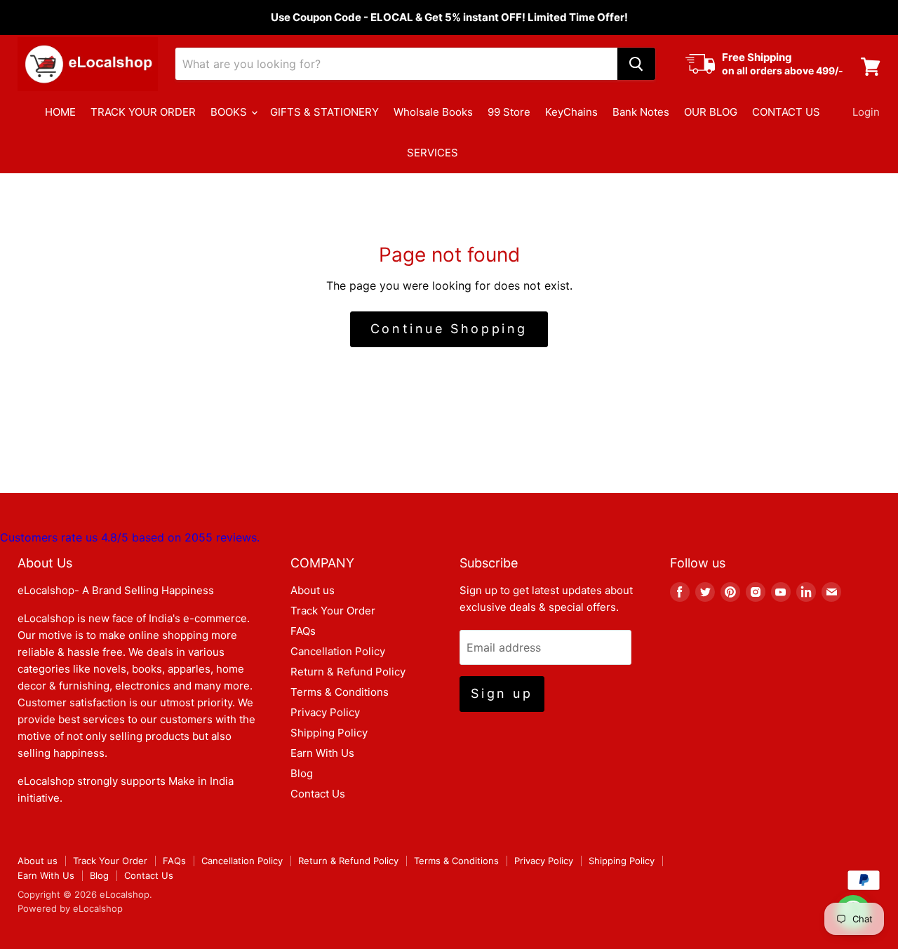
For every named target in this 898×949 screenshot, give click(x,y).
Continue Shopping (449, 328)
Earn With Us (322, 753)
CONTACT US (786, 112)
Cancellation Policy (337, 651)
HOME (60, 112)
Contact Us (317, 793)
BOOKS (230, 112)
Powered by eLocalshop (70, 908)
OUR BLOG (710, 112)
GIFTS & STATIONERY (324, 112)
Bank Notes (640, 112)
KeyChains (571, 112)
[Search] (636, 64)
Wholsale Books (433, 112)
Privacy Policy (325, 712)
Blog (301, 773)
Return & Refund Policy (348, 671)
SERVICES (432, 152)
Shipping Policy (329, 732)
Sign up (501, 693)
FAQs (303, 631)
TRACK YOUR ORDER (143, 112)
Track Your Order (332, 610)
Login (866, 112)
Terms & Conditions (339, 692)
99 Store (509, 112)
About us (312, 590)
